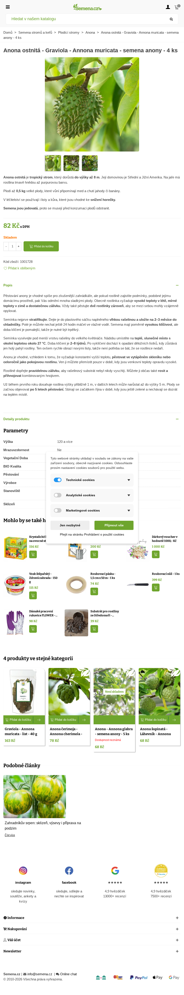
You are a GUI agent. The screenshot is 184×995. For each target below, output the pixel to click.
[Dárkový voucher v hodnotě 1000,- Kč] (138, 548)
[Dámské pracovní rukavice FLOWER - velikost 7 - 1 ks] (15, 622)
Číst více (10, 835)
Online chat (68, 974)
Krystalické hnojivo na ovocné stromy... (42, 539)
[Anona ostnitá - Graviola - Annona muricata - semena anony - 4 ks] (92, 104)
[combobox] (85, 19)
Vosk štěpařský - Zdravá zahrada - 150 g (43, 577)
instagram (23, 882)
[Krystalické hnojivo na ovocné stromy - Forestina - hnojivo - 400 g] (15, 548)
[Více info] (39, 719)
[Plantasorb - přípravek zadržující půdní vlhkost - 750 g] (76, 548)
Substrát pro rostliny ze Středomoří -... (104, 613)
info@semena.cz (40, 974)
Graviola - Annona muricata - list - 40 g (21, 731)
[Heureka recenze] (161, 870)
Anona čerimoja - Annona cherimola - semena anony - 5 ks (66, 734)
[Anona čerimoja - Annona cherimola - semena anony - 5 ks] (69, 691)
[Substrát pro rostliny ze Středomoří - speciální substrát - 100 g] (76, 622)
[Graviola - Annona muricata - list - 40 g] (24, 691)
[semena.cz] (88, 7)
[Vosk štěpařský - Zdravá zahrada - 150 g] (15, 585)
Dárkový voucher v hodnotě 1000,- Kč (164, 539)
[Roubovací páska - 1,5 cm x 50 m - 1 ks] (76, 585)
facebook (69, 882)
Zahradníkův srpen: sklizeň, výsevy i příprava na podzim (43, 825)
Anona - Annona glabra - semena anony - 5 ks (114, 731)
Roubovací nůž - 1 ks (166, 573)
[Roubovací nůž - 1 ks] (138, 585)
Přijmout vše (114, 525)
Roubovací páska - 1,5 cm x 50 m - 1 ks (103, 576)
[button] (92, 285)
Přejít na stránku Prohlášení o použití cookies (92, 534)
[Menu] (7, 6)
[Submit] (171, 19)
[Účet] (168, 6)
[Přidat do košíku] (33, 554)
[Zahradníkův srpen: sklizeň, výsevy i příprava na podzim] (34, 796)
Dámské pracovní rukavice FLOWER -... (43, 613)
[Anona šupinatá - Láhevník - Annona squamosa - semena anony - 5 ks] (159, 691)
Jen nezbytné (70, 525)
